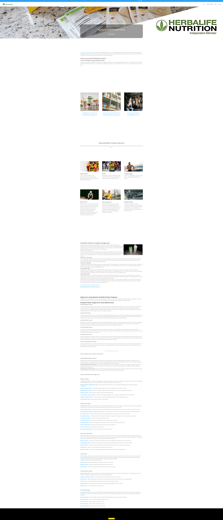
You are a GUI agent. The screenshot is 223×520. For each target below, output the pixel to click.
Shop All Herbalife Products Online (111, 350)
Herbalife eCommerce (126, 63)
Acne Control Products (84, 505)
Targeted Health (128, 202)
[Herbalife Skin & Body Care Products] (111, 194)
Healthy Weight (128, 174)
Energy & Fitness (133, 114)
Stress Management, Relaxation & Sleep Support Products (92, 411)
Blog (215, 4)
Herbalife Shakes (210, 4)
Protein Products (83, 481)
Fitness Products (83, 456)
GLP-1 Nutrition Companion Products (87, 394)
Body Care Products (84, 503)
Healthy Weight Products (85, 381)
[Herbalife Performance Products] (89, 194)
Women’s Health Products (85, 409)
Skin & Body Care (106, 202)
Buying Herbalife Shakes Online (89, 286)
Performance (83, 202)
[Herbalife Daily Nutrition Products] (89, 166)
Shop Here (111, 34)
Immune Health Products (85, 418)
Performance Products (84, 435)
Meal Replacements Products (86, 390)
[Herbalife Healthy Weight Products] (133, 166)
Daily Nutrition (84, 174)
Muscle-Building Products (85, 442)
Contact (219, 4)
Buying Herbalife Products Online (111, 29)
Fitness (104, 173)
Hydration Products (84, 392)
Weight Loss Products (89, 114)
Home (204, 4)
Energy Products (83, 447)
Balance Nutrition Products (111, 114)
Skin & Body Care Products (85, 492)
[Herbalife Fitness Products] (111, 166)
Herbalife (110, 52)
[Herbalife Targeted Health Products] (133, 194)
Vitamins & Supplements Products (87, 476)
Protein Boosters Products (85, 399)
